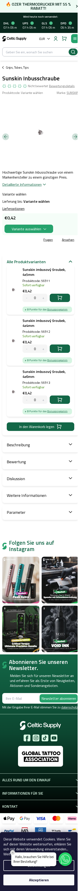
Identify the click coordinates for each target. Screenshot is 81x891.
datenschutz (69, 707)
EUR (42, 38)
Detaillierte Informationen (22, 184)
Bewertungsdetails (62, 86)
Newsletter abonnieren (58, 698)
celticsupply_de (36, 738)
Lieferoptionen (13, 208)
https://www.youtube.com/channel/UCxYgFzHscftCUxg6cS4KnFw (54, 738)
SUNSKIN (73, 92)
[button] (65, 859)
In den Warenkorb (60, 298)
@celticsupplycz (45, 738)
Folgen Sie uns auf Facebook (27, 738)
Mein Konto (55, 38)
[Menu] (75, 38)
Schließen (34, 239)
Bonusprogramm (57, 309)
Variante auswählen (26, 229)
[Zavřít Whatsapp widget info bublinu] (12, 852)
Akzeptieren (39, 880)
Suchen (73, 52)
